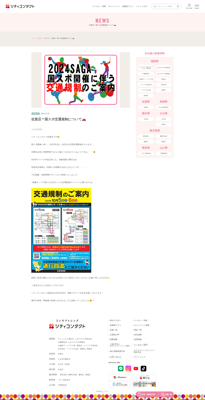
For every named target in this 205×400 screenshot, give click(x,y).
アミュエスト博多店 (66, 339)
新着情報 (46, 38)
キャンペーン (114, 6)
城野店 (163, 90)
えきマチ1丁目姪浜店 (163, 67)
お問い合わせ (115, 357)
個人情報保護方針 (117, 351)
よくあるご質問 (140, 345)
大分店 (163, 119)
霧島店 (146, 141)
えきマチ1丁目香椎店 (163, 74)
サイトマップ (139, 357)
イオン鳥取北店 (146, 153)
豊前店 (163, 79)
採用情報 (138, 339)
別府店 (163, 124)
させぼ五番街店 (164, 107)
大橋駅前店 (145, 74)
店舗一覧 (168, 394)
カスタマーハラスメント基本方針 (144, 351)
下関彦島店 (163, 153)
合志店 (146, 119)
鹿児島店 (146, 136)
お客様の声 (114, 335)
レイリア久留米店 (146, 84)
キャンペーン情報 (141, 325)
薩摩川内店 (163, 136)
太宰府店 (163, 84)
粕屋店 (146, 95)
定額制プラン (127, 6)
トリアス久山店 (146, 90)
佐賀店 (39, 38)
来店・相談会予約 (148, 394)
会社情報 (138, 335)
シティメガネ (141, 6)
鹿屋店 (163, 141)
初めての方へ (115, 320)
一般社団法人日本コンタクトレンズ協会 (120, 345)
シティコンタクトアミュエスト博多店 (146, 67)
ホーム (33, 38)
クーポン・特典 (99, 6)
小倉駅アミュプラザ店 (146, 79)
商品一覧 (138, 330)
